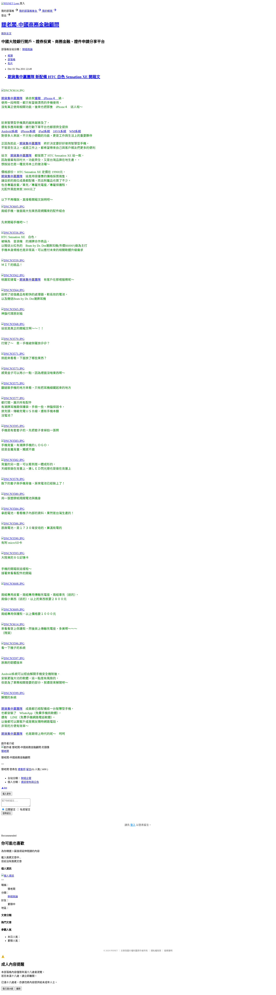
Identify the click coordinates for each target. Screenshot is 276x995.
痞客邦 (22, 769)
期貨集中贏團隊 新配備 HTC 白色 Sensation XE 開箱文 (54, 77)
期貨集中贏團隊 (12, 98)
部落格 (11, 59)
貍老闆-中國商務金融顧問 (30, 25)
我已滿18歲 (8, 989)
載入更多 (7, 794)
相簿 (10, 55)
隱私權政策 (156, 950)
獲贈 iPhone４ (46, 98)
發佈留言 (7, 813)
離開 (18, 989)
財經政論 (27, 49)
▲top (4, 787)
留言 (28, 769)
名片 (10, 63)
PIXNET (114, 950)
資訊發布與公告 (30, 782)
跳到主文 (6, 33)
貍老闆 (5, 751)
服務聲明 (168, 950)
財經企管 (26, 778)
